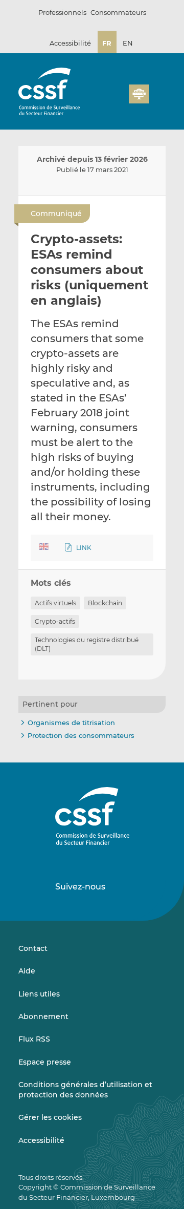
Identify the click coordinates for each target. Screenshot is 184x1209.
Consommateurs (118, 12)
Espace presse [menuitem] (44, 1062)
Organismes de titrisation (71, 722)
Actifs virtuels (55, 603)
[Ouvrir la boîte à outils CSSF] (156, 79)
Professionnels (62, 12)
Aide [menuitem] (26, 970)
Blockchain (105, 603)
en (128, 43)
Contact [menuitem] (33, 948)
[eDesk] (139, 93)
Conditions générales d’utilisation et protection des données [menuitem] (85, 1089)
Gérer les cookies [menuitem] (50, 1117)
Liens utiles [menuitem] (39, 994)
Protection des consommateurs (81, 735)
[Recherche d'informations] (140, 79)
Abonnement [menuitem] (43, 1016)
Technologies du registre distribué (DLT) (87, 644)
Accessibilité (70, 43)
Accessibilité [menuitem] (41, 1140)
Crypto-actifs (55, 621)
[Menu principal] (157, 91)
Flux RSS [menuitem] (34, 1039)
